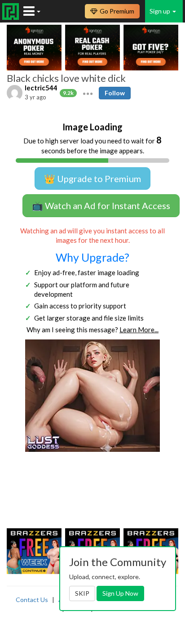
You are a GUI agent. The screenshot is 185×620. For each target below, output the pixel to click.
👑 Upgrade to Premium (92, 178)
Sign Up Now (120, 593)
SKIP (82, 593)
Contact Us (32, 599)
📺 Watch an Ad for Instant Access (101, 205)
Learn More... (139, 330)
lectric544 (41, 88)
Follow (115, 93)
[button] (88, 92)
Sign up (161, 11)
